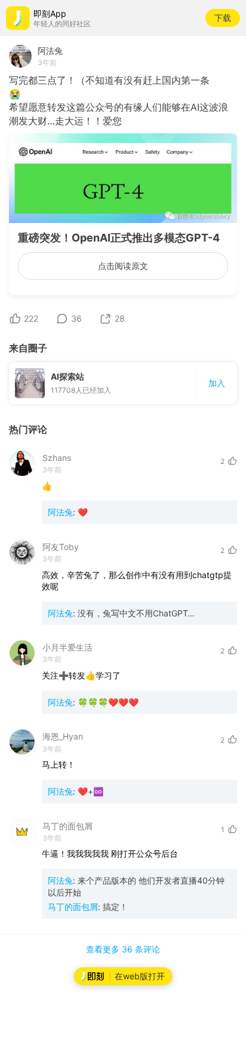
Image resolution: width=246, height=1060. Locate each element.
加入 (216, 383)
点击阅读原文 (123, 266)
